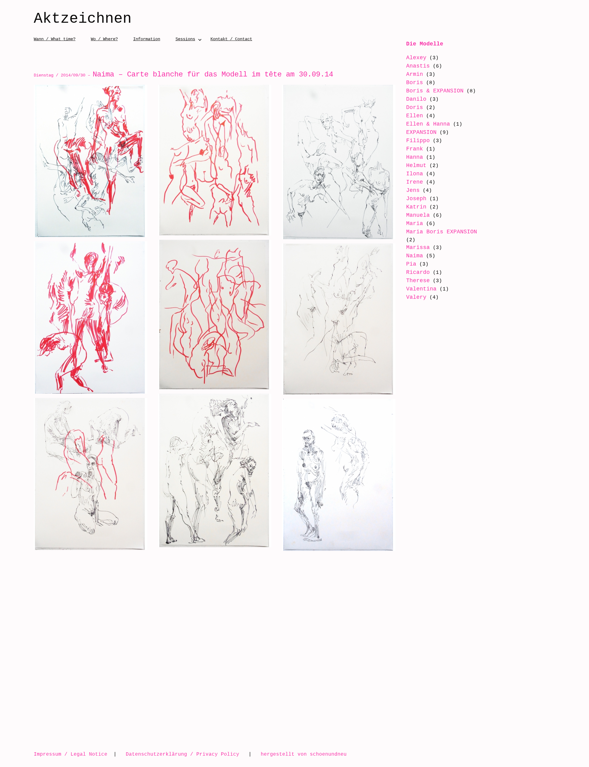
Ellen (414, 116)
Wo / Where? (104, 38)
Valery (416, 297)
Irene (414, 182)
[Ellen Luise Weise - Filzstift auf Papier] (90, 161)
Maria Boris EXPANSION (441, 232)
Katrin (416, 207)
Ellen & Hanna (428, 124)
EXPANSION (421, 132)
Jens (413, 190)
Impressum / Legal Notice (70, 754)
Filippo (418, 141)
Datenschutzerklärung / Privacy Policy (182, 754)
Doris (414, 107)
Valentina (421, 289)
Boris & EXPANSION (435, 91)
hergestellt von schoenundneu (304, 754)
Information (146, 38)
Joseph (416, 199)
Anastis (418, 66)
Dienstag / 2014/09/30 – (183, 75)
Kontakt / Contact (231, 38)
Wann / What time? (54, 38)
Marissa (418, 247)
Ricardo (418, 272)
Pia (411, 264)
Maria (414, 223)
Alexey (416, 58)
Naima (414, 256)
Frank (414, 149)
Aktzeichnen (83, 19)
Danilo (416, 99)
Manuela (418, 215)
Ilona (414, 174)
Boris (414, 83)
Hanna (414, 157)
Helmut (416, 165)
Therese (418, 281)
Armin (414, 74)
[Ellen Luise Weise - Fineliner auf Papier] (338, 162)
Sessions (185, 38)
